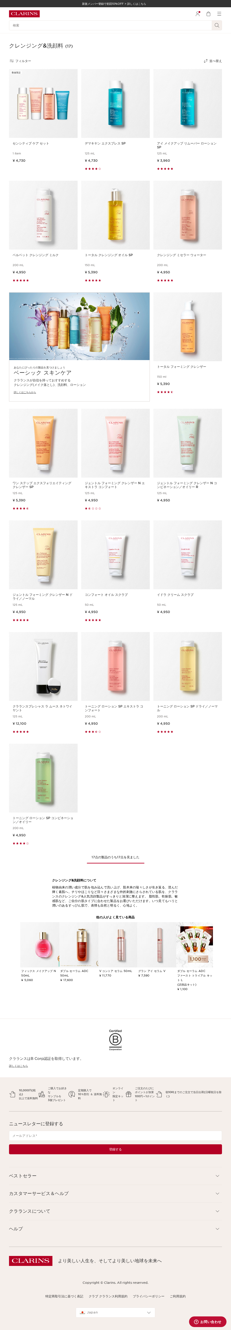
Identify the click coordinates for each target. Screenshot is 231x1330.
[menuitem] (197, 14)
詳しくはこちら (18, 1066)
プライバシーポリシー (148, 1296)
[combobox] (115, 1313)
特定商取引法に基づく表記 (64, 1296)
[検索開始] (217, 25)
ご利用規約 (178, 1296)
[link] (79, 347)
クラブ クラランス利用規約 (108, 1296)
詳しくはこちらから (25, 392)
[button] (115, 1176)
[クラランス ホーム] (24, 14)
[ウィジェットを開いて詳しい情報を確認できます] (207, 1322)
